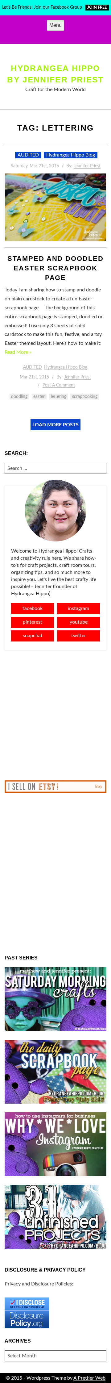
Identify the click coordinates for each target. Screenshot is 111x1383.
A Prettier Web (89, 1378)
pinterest (32, 622)
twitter (78, 635)
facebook (33, 608)
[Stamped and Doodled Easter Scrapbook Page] (55, 207)
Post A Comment (59, 385)
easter (39, 397)
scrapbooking (84, 397)
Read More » (18, 352)
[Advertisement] (55, 715)
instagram (78, 608)
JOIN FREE (97, 8)
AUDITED (28, 155)
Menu (55, 25)
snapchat (33, 635)
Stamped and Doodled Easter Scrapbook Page (55, 268)
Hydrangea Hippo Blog (70, 155)
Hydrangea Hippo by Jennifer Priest (55, 74)
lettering (58, 397)
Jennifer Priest (87, 166)
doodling (19, 397)
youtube (79, 622)
